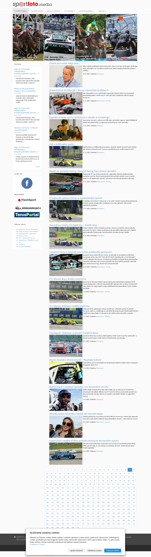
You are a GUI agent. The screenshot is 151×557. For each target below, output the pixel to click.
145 (62, 495)
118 (108, 488)
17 (112, 470)
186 (88, 502)
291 (73, 524)
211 (123, 506)
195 (134, 502)
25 (55, 473)
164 (68, 499)
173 (113, 499)
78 (103, 481)
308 (68, 528)
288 (57, 524)
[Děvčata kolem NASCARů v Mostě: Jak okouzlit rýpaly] (65, 427)
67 (55, 481)
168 (88, 499)
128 (68, 491)
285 (134, 520)
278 (98, 520)
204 (88, 506)
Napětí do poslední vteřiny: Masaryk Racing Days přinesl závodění (82, 171)
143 (52, 495)
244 (108, 513)
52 (81, 477)
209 (113, 506)
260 (98, 517)
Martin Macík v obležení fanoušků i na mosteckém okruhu (78, 386)
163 (62, 499)
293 (83, 524)
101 (113, 484)
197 (52, 506)
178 (47, 502)
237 (73, 513)
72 (77, 481)
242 (98, 513)
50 (73, 477)
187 (93, 502)
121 (123, 488)
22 (134, 470)
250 (47, 517)
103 (123, 484)
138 (118, 491)
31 (81, 473)
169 (93, 499)
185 (83, 502)
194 (129, 502)
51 (77, 477)
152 (98, 495)
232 (47, 513)
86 (47, 484)
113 (83, 488)
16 (108, 470)
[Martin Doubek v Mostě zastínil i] (65, 373)
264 (118, 517)
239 (83, 513)
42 (129, 473)
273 (73, 520)
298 (108, 524)
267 (134, 517)
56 (98, 477)
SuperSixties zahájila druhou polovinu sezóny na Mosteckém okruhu (84, 440)
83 (124, 481)
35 (98, 473)
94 (81, 484)
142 (47, 495)
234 (57, 513)
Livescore (22, 244)
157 (123, 495)
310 (78, 528)
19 (121, 470)
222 (88, 509)
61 (120, 477)
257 (83, 517)
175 (123, 499)
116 (98, 488)
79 (107, 481)
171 (103, 499)
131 (83, 491)
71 (73, 481)
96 (90, 484)
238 (78, 513)
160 (47, 499)
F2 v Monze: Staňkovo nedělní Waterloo (69, 305)
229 (123, 509)
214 (47, 509)
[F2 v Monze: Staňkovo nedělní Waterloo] (65, 319)
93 (77, 484)
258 (88, 517)
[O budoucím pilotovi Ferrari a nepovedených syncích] (65, 211)
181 (62, 502)
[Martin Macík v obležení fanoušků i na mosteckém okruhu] (65, 400)
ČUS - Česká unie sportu (27, 238)
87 (51, 484)
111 (73, 488)
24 (51, 473)
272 (68, 520)
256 (78, 517)
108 (57, 488)
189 (103, 502)
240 (88, 513)
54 (90, 477)
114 (88, 488)
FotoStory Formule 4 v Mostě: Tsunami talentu (26, 129)
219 (73, 509)
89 (60, 484)
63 (129, 477)
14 (99, 470)
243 (103, 513)
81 (116, 481)
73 (81, 481)
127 (62, 491)
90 (64, 484)
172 (108, 499)
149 (83, 495)
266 (129, 517)
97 (94, 484)
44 (47, 477)
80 (111, 481)
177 (134, 499)
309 (73, 528)
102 (118, 484)
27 (64, 473)
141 (134, 491)
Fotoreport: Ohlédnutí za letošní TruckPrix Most (73, 332)
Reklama (100, 126)
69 (64, 481)
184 (78, 502)
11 (87, 470)
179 (52, 502)
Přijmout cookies (113, 550)
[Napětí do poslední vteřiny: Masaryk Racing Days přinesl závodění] (65, 184)
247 (123, 513)
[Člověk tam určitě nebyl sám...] (65, 76)
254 (68, 517)
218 (68, 509)
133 (93, 491)
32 (86, 473)
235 (62, 513)
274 (78, 520)
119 (113, 488)
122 (129, 488)
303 (134, 524)
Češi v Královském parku (61, 144)
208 (108, 506)
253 (62, 517)
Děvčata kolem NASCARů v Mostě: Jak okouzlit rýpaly (76, 413)
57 (103, 477)
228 (118, 509)
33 (90, 473)
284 (129, 520)
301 (123, 524)
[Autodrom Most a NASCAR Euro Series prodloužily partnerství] (65, 265)
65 (47, 481)
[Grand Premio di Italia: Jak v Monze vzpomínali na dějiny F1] (65, 103)
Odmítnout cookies (94, 550)
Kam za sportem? (53, 11)
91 (68, 484)
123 (134, 488)
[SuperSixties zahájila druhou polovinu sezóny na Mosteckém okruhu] (65, 453)
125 (52, 491)
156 (118, 495)
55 (94, 477)
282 (118, 520)
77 (98, 481)
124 (47, 491)
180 (57, 502)
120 (118, 488)
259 (93, 517)
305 (52, 528)
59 (111, 477)
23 (47, 473)
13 (95, 470)
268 (47, 520)
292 (78, 524)
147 (73, 495)
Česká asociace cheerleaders (28, 231)
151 (93, 495)
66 (51, 481)
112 (78, 488)
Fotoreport (100, 74)
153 (103, 495)
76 (94, 481)
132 (88, 491)
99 (103, 484)
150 (88, 495)
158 (129, 495)
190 (108, 502)
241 (93, 513)
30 (77, 473)
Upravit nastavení (76, 550)
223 (93, 509)
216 (57, 509)
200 (68, 506)
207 (103, 506)
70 (68, 481)
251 (52, 517)
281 (113, 520)
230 (129, 509)
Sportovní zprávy (86, 11)
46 (55, 477)
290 (68, 524)
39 (116, 473)
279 (103, 520)
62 (124, 477)
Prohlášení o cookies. (37, 544)
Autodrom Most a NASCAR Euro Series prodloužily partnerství (80, 252)
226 (108, 509)
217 (62, 509)
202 (78, 506)
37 (107, 473)
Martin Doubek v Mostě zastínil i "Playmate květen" (75, 359)
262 (108, 517)
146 (68, 495)
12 (91, 470)
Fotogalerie (69, 11)
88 (55, 484)
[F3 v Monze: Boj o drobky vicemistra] (65, 292)
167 (83, 499)
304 (47, 528)
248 (129, 513)
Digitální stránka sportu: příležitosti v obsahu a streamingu (79, 117)
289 (62, 524)
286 (47, 524)
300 (118, 524)
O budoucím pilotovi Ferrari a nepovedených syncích (75, 198)
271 (62, 520)
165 (73, 499)
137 (113, 491)
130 (78, 491)
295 (93, 524)
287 (52, 524)
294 (88, 524)
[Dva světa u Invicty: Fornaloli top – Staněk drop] (65, 238)
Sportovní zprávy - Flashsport (28, 229)
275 (83, 520)
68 (60, 481)
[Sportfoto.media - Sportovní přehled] (32, 4)
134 (98, 491)
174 (118, 499)
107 (52, 488)
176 (129, 499)
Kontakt (102, 11)
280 (108, 520)
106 (47, 488)
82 (120, 481)
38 (111, 473)
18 (117, 470)
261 (103, 517)
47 (60, 477)
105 (133, 484)
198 (57, 506)
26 (60, 473)
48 (64, 477)
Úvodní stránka (21, 11)
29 (73, 473)
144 (57, 495)
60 (116, 477)
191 (113, 502)
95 (86, 484)
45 (51, 477)
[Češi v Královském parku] (65, 157)
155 (113, 495)
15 (104, 470)
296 (98, 524)
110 (68, 488)
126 (57, 491)
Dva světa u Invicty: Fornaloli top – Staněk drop (73, 225)
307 (62, 528)
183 (73, 502)
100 (108, 484)
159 (134, 495)
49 (68, 477)
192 (118, 502)
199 (62, 506)
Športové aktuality (25, 247)
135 (103, 491)
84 (129, 481)
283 (123, 520)
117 (103, 488)
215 (52, 509)
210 (118, 506)
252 (57, 517)
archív (38, 167)
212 (129, 506)
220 (78, 509)
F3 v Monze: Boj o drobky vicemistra (67, 278)
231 (134, 509)
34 (94, 473)
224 (98, 509)
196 (47, 506)
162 (57, 499)
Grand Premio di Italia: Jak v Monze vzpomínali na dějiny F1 (79, 90)
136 (108, 491)
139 (123, 491)
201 (73, 506)
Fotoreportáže (37, 11)
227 (113, 509)
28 (68, 473)
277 (93, 520)
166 (78, 499)
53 (86, 477)
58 (107, 477)
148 (78, 495)
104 (128, 484)
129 (73, 491)
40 (120, 473)
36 (103, 473)
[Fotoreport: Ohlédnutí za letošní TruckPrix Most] (65, 346)
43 (133, 473)
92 (73, 484)
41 (124, 473)
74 (86, 481)
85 (133, 481)
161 (52, 499)
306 (57, 528)
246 (118, 513)
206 (98, 506)
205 (93, 506)
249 (134, 513)
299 (113, 524)
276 (88, 520)
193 (123, 502)
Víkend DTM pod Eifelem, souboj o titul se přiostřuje (24, 89)
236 (68, 513)
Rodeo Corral (23, 236)
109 (62, 488)
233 (52, 513)
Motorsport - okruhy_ (104, 101)
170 (98, 499)
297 (103, 524)
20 (125, 470)
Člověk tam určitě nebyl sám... (64, 63)
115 (93, 488)
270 (57, 520)
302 (129, 524)
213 (134, 506)
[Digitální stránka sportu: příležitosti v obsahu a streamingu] (65, 130)
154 (108, 495)
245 (113, 513)
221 (83, 509)
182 (68, 502)
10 (82, 470)
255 (73, 517)
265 (123, 517)
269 (52, 520)
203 (83, 506)
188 (98, 502)
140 (129, 491)
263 (113, 517)
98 (98, 484)
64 (133, 477)
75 (90, 481)
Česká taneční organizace (27, 234)
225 (103, 509)
